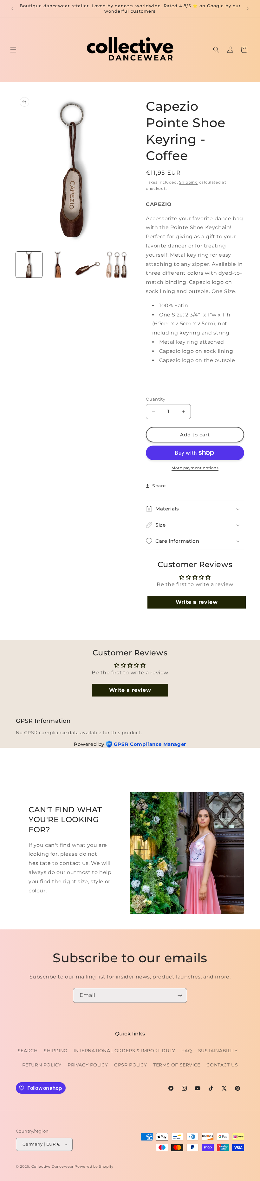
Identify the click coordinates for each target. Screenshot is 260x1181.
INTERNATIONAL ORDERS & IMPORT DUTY (124, 1050)
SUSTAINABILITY (217, 1050)
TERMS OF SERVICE (176, 1065)
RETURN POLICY (42, 1065)
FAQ (186, 1050)
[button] (13, 50)
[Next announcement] (248, 9)
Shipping (188, 182)
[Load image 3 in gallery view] (88, 265)
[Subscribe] (180, 995)
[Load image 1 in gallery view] (29, 265)
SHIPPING (56, 1050)
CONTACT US (222, 1065)
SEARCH (28, 1050)
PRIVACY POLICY (88, 1065)
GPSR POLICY (130, 1065)
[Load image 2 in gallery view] (58, 265)
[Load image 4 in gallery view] (117, 265)
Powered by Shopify (94, 1166)
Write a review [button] (197, 602)
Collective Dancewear (52, 1166)
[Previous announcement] (12, 9)
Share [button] (159, 486)
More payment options (195, 468)
